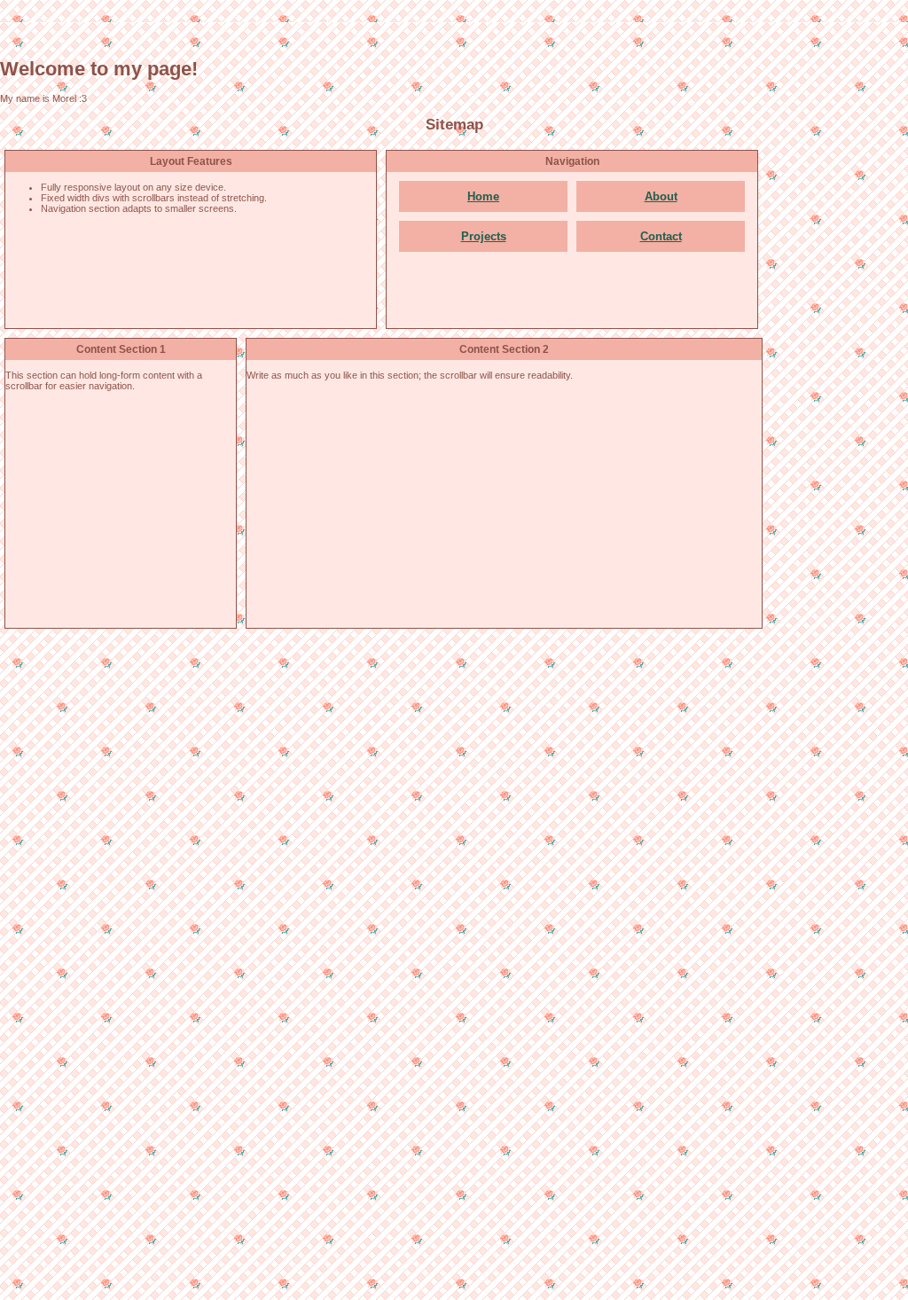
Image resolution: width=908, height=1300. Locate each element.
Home (483, 196)
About (661, 196)
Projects (483, 236)
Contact (661, 236)
